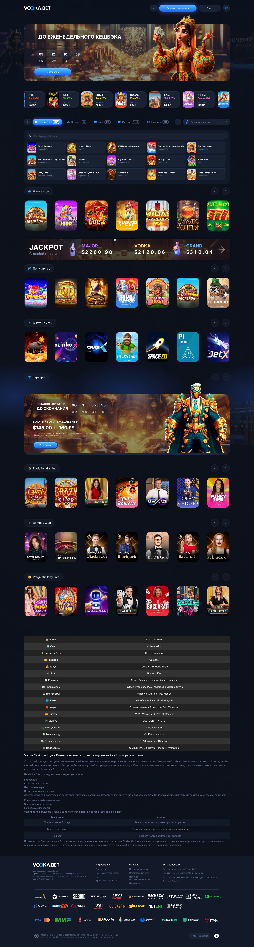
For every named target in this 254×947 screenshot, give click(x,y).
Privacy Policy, (210, 877)
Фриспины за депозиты (107, 880)
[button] (27, 122)
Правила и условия (138, 869)
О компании (102, 869)
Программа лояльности (107, 873)
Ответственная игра (139, 873)
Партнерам (134, 883)
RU (97, 876)
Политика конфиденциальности (139, 878)
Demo (35, 233)
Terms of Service (171, 881)
